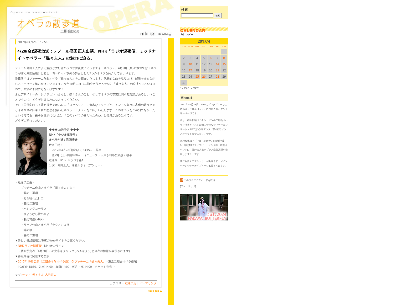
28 (217, 76)
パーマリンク (148, 283)
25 (197, 76)
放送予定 (130, 283)
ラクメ (26, 275)
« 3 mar (184, 87)
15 (224, 64)
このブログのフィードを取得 (199, 180)
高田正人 (51, 275)
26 (204, 76)
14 (217, 64)
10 (190, 64)
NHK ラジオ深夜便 (30, 246)
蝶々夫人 (38, 275)
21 (217, 70)
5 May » (195, 87)
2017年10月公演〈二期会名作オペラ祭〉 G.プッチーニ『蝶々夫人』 (62, 261)
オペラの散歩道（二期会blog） (90, 22)
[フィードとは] (188, 186)
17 (190, 70)
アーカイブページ (199, 165)
